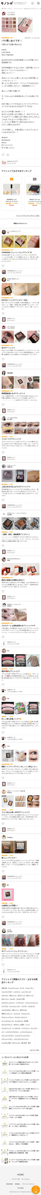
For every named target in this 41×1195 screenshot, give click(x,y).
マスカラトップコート (8, 1003)
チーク (22, 988)
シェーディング (26, 992)
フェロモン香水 (6, 1043)
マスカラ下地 (20, 999)
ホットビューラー (14, 1006)
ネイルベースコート (21, 1017)
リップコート (25, 1028)
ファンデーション (13, 988)
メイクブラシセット (26, 1032)
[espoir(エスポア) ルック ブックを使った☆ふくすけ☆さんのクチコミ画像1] (9, 25)
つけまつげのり (6, 1010)
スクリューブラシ (7, 1039)
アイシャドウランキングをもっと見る (27, 215)
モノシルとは (25, 1179)
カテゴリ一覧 (15, 1179)
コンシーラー (29, 988)
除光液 (26, 1021)
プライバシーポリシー (28, 1184)
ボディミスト (16, 1043)
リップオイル (16, 1028)
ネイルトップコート (8, 1017)
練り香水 (24, 1043)
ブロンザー (5, 995)
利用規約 (17, 1184)
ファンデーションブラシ (22, 1035)
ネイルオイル (19, 1021)
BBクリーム (13, 995)
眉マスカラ (23, 1010)
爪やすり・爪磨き (19, 1024)
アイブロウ (5, 1006)
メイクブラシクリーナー (21, 1039)
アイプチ (24, 1006)
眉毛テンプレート (7, 1013)
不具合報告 (20, 1188)
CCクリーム (21, 995)
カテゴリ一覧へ (34, 1050)
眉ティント (15, 1010)
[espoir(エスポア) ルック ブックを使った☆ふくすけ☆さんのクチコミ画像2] (25, 25)
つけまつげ (31, 1006)
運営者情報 (9, 1184)
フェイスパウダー (7, 992)
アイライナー (20, 1003)
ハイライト (17, 992)
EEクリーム (5, 999)
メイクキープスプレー (12, 1032)
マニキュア (17, 1013)
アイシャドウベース (32, 1003)
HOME (20, 1174)
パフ (3, 1032)
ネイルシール (25, 1013)
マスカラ (12, 999)
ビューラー (34, 1028)
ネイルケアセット (7, 1024)
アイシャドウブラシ (8, 1035)
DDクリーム (29, 995)
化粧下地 (4, 988)
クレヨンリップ (6, 1028)
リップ (28, 1024)
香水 (29, 1043)
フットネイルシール (8, 1021)
